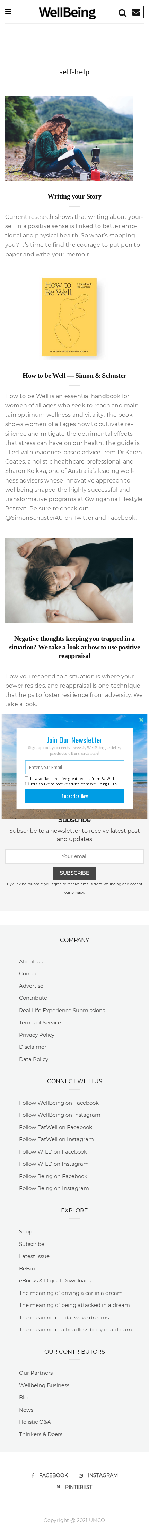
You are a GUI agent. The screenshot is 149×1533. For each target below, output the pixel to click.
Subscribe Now (74, 796)
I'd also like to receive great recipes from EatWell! (72, 778)
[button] (74, 739)
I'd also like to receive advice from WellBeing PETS (74, 784)
